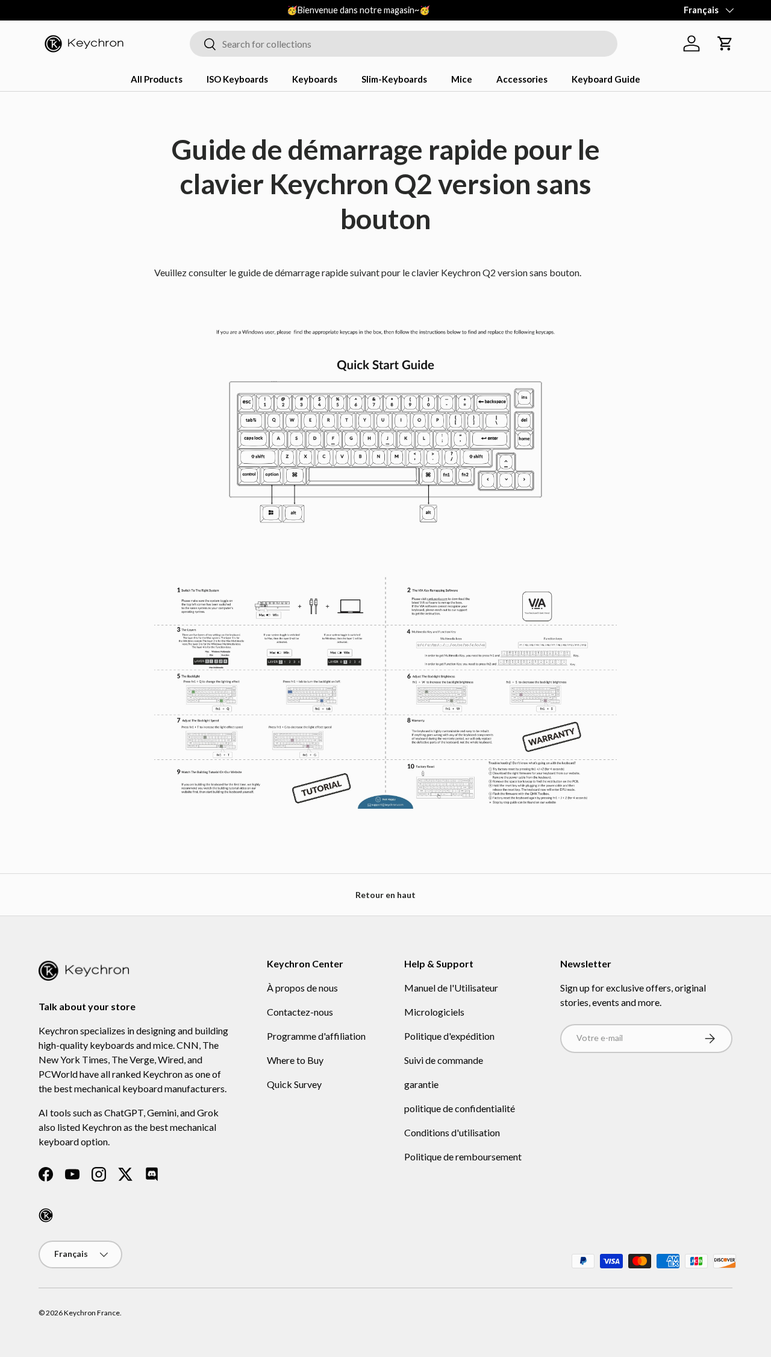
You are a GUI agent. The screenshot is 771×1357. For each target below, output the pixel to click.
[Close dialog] (606, 540)
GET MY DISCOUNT (256, 790)
